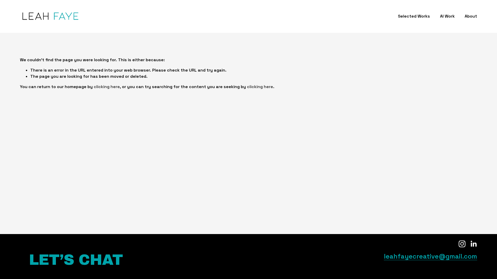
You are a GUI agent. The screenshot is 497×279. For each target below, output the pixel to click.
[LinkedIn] (473, 243)
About (471, 16)
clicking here (107, 86)
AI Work (447, 16)
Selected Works (414, 16)
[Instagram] (462, 243)
